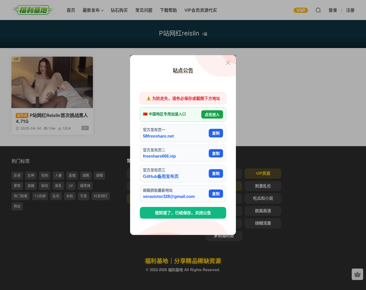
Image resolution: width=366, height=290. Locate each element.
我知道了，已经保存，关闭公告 (183, 212)
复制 (216, 133)
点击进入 (212, 114)
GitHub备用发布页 (161, 176)
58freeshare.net (158, 135)
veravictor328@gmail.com (169, 196)
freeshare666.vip (159, 156)
